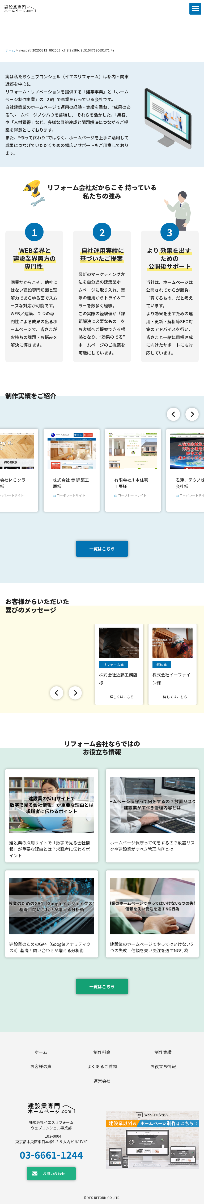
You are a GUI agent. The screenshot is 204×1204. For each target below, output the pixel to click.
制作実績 (163, 1052)
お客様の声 (41, 1066)
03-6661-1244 (51, 1154)
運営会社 (102, 1081)
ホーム (10, 50)
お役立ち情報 (163, 1066)
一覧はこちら (102, 548)
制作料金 (102, 1052)
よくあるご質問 (102, 1066)
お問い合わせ (54, 1173)
